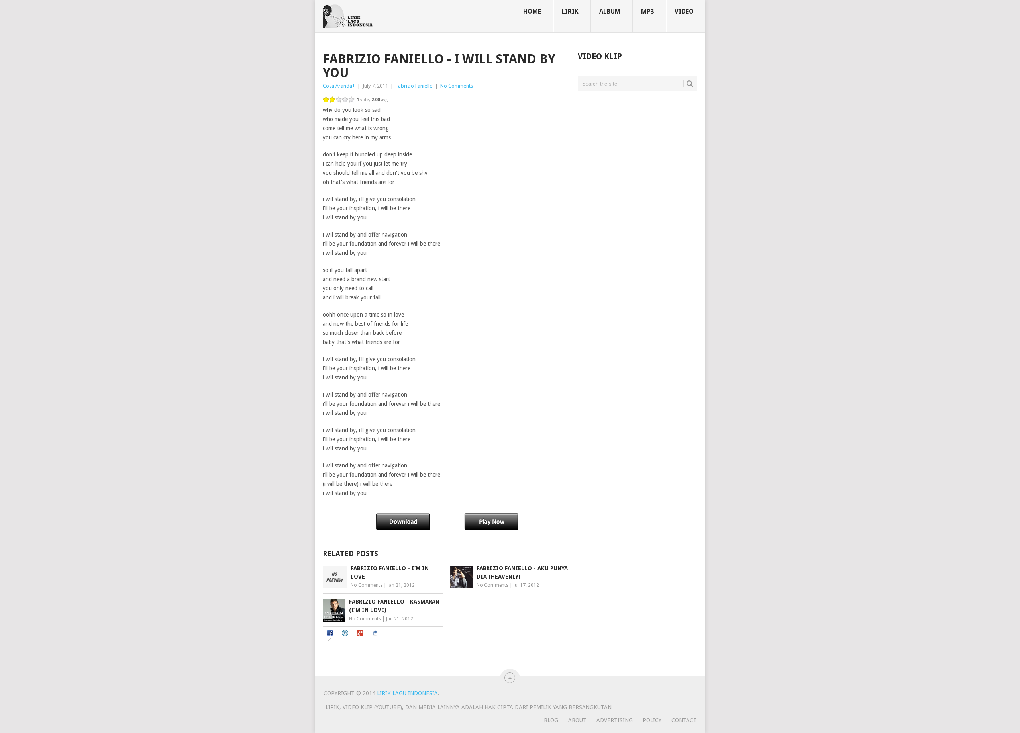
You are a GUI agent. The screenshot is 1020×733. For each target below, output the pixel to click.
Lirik (570, 11)
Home (532, 11)
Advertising (614, 720)
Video (684, 11)
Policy (652, 720)
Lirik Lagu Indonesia (407, 693)
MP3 (647, 11)
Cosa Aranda (337, 86)
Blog (551, 720)
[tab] (331, 634)
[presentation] (331, 634)
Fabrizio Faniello (414, 86)
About (577, 720)
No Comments (456, 86)
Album (609, 11)
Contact (684, 720)
